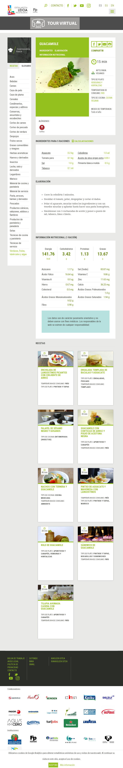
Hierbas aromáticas (19, 153)
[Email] (104, 44)
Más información (67, 765)
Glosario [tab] (26, 66)
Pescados (14, 203)
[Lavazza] (89, 721)
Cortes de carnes (18, 122)
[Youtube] (82, 5)
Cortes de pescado (19, 127)
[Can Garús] (71, 712)
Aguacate (46, 153)
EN (112, 5)
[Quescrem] (33, 723)
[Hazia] (33, 698)
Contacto (12, 670)
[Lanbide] (52, 739)
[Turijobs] (52, 722)
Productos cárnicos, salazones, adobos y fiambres (19, 211)
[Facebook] (68, 5)
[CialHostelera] (71, 698)
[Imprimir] (109, 44)
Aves (12, 76)
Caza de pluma (17, 94)
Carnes (13, 85)
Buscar (46, 5)
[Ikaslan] (89, 739)
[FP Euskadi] (33, 739)
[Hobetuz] (71, 739)
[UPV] (108, 739)
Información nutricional (52, 55)
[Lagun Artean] (52, 712)
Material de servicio (19, 191)
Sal (43, 163)
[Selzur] (108, 698)
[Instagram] (89, 5)
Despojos (14, 136)
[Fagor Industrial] (15, 712)
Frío (103, 93)
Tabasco (46, 168)
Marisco (13, 178)
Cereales (14, 99)
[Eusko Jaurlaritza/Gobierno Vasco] (15, 739)
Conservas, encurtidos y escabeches (15, 115)
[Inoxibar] (108, 712)
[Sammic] (15, 698)
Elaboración (61, 50)
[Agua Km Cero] (15, 722)
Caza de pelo (16, 90)
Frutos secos (16, 140)
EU (106, 5)
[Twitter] (75, 5)
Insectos (14, 162)
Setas (12, 230)
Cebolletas (83, 153)
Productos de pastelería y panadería (16, 223)
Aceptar (53, 765)
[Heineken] (52, 698)
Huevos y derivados (19, 157)
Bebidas (13, 81)
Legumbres (15, 174)
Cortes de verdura (18, 131)
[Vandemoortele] (33, 712)
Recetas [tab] (14, 66)
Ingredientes (46, 50)
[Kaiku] (89, 698)
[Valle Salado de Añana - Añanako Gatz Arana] (89, 712)
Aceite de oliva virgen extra (91, 158)
